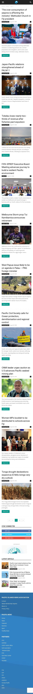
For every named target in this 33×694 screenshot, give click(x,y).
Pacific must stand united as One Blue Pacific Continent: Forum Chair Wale (20, 565)
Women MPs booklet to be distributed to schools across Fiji (16, 421)
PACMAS (4, 660)
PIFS (3, 640)
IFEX (3, 653)
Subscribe (27, 538)
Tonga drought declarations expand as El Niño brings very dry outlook (16, 475)
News (3, 621)
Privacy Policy (5, 608)
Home (3, 6)
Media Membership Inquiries (9, 603)
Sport (3, 628)
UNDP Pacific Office (7, 645)
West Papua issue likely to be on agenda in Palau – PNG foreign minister (16, 268)
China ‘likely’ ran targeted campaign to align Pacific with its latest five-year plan (20, 583)
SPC (3, 675)
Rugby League (5, 223)
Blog (7, 6)
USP (3, 672)
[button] (3, 2)
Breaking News (5, 21)
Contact (4, 601)
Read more (5, 55)
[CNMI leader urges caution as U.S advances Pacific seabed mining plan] (16, 388)
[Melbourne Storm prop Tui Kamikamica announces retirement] (16, 235)
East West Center (6, 655)
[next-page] (23, 520)
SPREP (3, 658)
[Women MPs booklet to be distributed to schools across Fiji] (16, 440)
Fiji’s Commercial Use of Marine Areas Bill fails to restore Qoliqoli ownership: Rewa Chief (20, 574)
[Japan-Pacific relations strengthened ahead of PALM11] (16, 85)
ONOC (3, 677)
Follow (28, 534)
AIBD (3, 688)
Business (4, 626)
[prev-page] (9, 520)
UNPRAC (4, 643)
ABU (3, 685)
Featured (4, 176)
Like (29, 530)
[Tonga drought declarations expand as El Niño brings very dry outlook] (16, 491)
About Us (4, 606)
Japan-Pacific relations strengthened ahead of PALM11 (13, 67)
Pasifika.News (5, 631)
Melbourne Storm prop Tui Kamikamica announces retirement (14, 217)
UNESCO (4, 680)
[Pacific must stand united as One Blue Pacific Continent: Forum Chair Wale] (5, 565)
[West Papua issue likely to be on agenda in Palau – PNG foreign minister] (16, 285)
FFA (3, 670)
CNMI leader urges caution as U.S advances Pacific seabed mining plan (16, 370)
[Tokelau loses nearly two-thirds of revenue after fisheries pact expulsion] (16, 136)
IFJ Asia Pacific (6, 683)
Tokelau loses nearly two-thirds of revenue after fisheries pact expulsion (14, 119)
